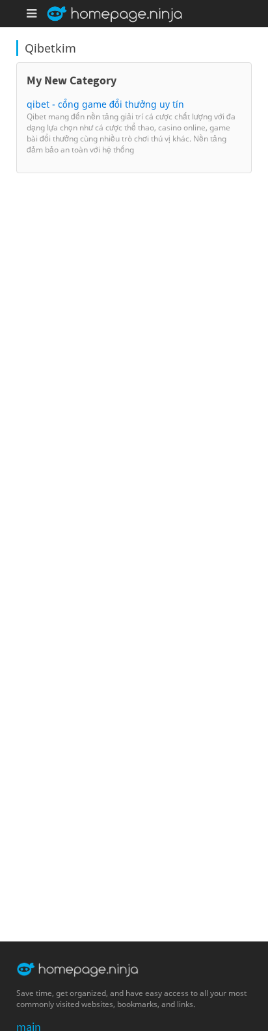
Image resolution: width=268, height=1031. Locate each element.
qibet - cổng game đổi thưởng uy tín (105, 104)
